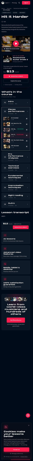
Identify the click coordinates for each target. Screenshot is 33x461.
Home (3, 8)
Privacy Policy (24, 456)
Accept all (16, 449)
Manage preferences (17, 453)
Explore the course (16, 81)
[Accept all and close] (28, 425)
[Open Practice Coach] (28, 415)
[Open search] (19, 2)
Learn (7, 3)
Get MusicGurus (15, 320)
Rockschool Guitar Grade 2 (21, 8)
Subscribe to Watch (17, 76)
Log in (26, 3)
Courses (9, 8)
